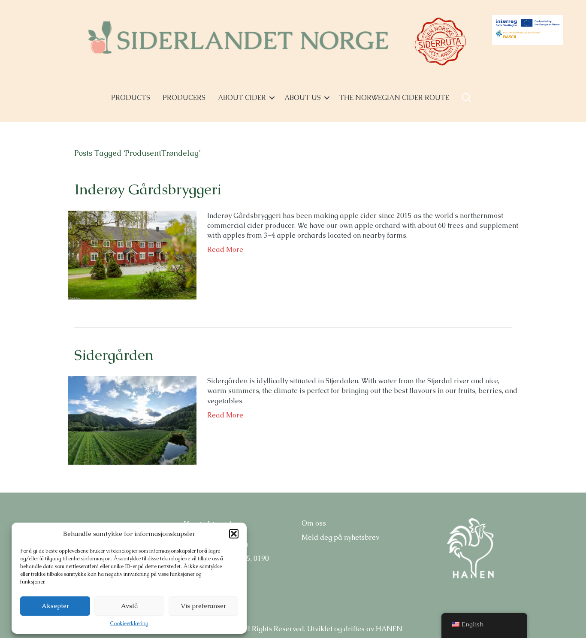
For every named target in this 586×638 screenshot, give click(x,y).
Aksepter (55, 606)
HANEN (389, 628)
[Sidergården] (132, 419)
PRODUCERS (184, 97)
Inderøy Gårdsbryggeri (147, 189)
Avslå (129, 606)
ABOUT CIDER (242, 97)
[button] (234, 533)
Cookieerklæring (129, 623)
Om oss (314, 523)
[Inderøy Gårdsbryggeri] (132, 254)
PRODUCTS (130, 97)
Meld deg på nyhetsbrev (340, 537)
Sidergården (114, 354)
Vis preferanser (203, 606)
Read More (225, 249)
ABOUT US (302, 97)
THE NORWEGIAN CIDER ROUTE (394, 97)
